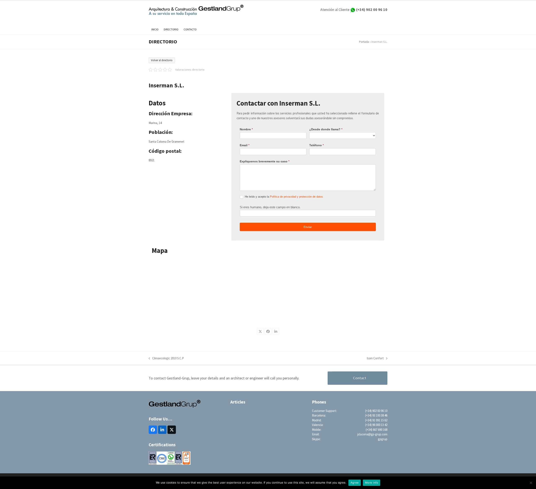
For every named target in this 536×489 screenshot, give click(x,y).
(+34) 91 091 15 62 (376, 420)
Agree (354, 482)
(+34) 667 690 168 (376, 430)
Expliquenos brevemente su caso (264, 161)
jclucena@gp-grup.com (372, 434)
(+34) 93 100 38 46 (376, 415)
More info (371, 482)
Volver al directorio (162, 60)
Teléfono (316, 145)
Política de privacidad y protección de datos (296, 196)
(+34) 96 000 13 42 (376, 425)
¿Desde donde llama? (325, 129)
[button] (260, 331)
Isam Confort (375, 358)
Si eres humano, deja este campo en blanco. (270, 207)
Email (244, 145)
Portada (364, 42)
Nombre (246, 129)
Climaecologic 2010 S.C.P (166, 358)
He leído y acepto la (283, 196)
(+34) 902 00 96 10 (376, 411)
